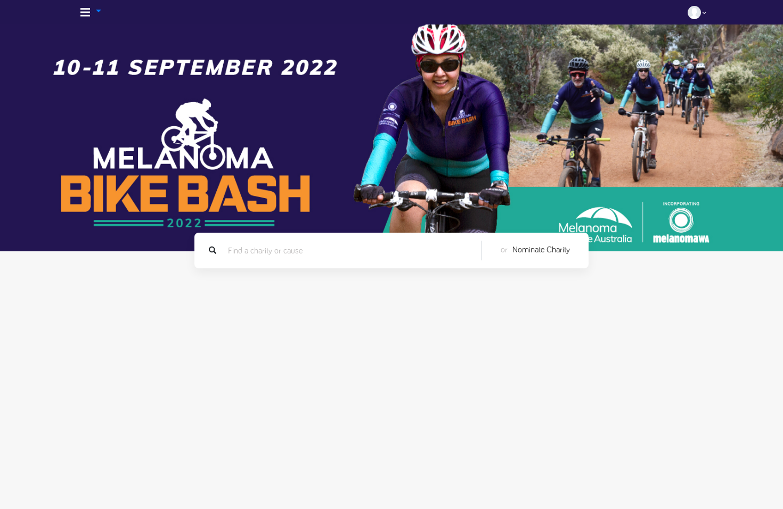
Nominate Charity (541, 249)
